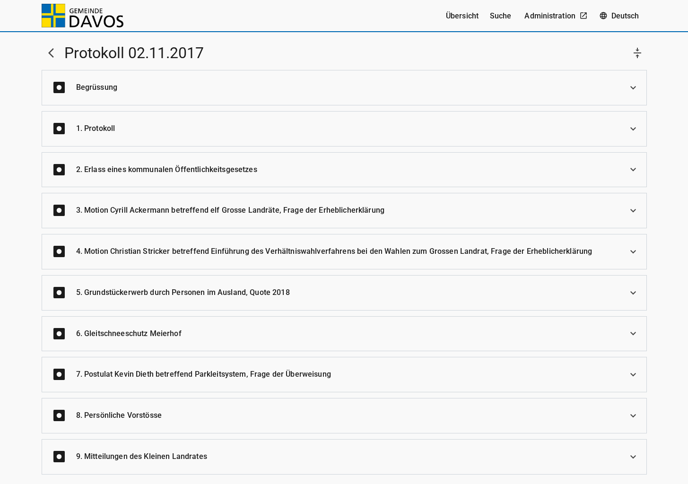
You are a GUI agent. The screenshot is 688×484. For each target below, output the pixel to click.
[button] (344, 87)
